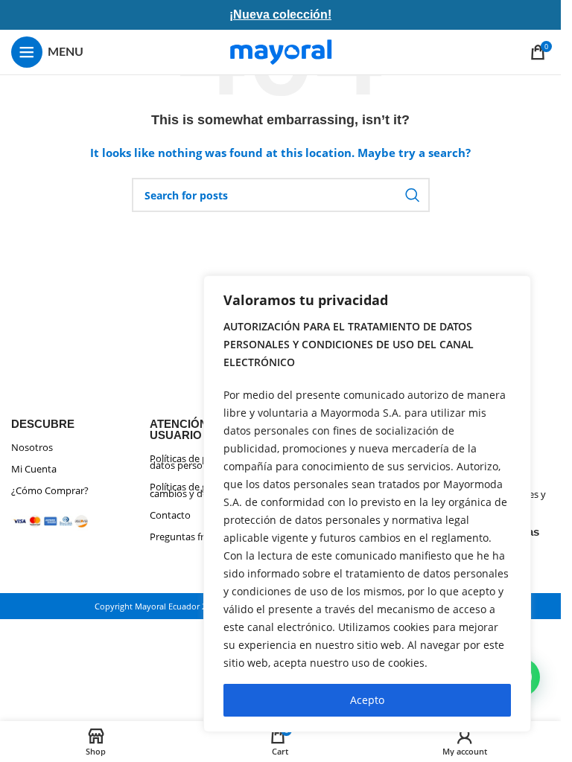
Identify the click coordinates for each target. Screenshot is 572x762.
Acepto (367, 700)
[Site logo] (281, 51)
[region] (367, 503)
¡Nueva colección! (280, 14)
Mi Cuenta (34, 469)
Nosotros (32, 447)
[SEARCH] (412, 195)
